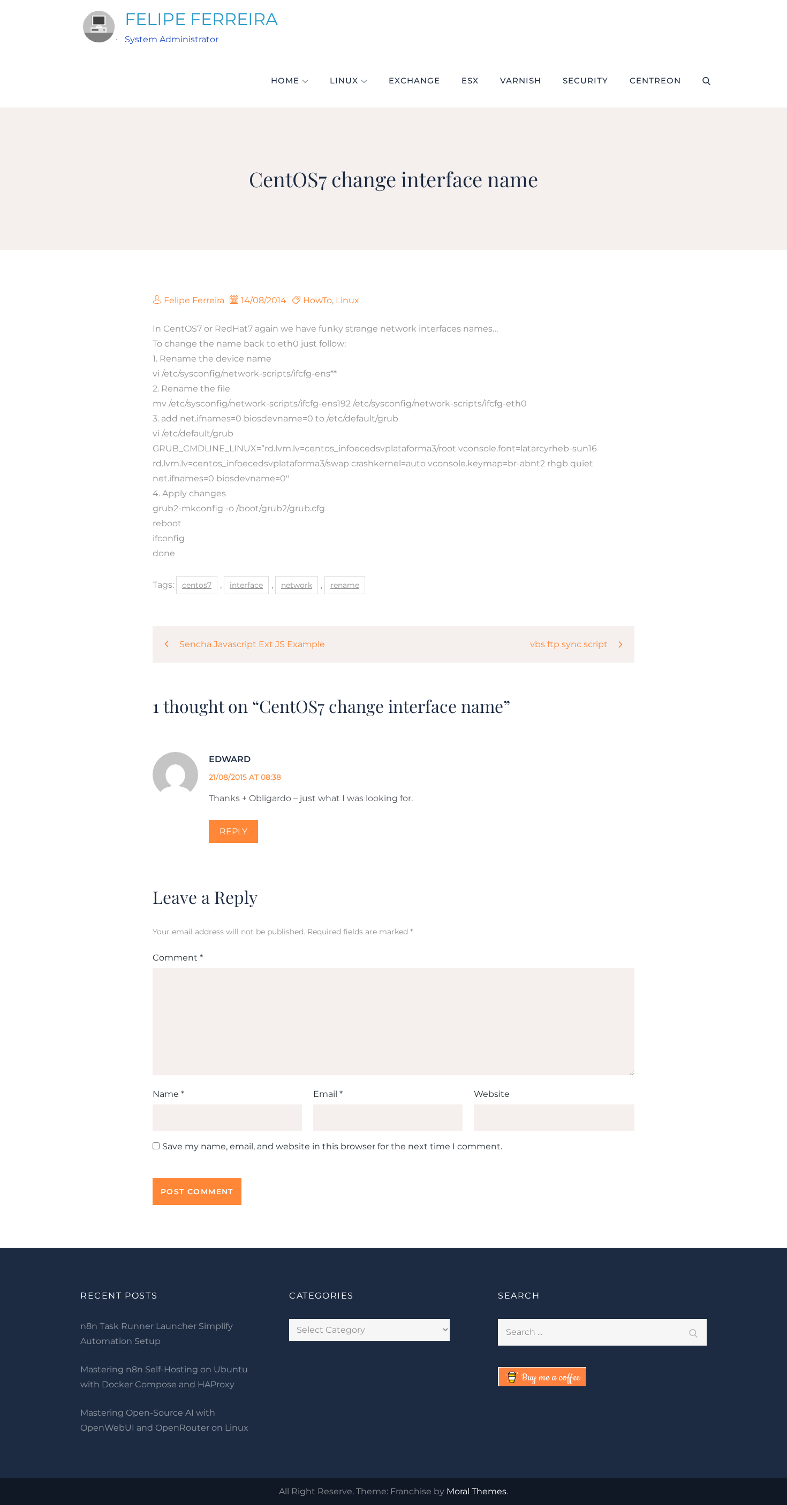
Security (585, 80)
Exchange (414, 80)
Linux (344, 80)
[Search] (693, 1332)
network (296, 585)
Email (328, 1094)
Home (285, 80)
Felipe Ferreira (194, 300)
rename (344, 585)
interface (246, 585)
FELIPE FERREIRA (201, 19)
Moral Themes (476, 1491)
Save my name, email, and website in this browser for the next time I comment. (332, 1146)
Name (168, 1094)
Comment (178, 958)
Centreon (655, 80)
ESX (470, 80)
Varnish (520, 80)
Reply (233, 831)
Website (492, 1094)
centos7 (196, 585)
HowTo (317, 300)
